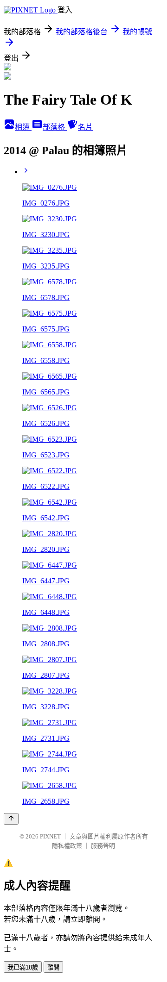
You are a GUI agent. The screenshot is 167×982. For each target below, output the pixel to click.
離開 (53, 967)
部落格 (55, 127)
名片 (85, 127)
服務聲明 (103, 845)
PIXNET (50, 836)
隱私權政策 (67, 845)
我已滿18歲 (22, 967)
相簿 (23, 127)
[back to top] (11, 819)
